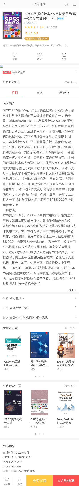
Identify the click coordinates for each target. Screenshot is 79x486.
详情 (15, 92)
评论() (64, 92)
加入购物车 (65, 481)
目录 (39, 92)
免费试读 (39, 481)
